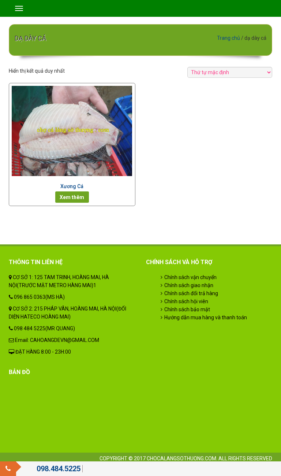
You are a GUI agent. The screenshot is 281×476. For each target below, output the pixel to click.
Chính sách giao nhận (188, 285)
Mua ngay (72, 197)
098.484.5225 (58, 468)
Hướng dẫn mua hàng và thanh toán (205, 317)
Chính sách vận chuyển (190, 277)
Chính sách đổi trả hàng (191, 293)
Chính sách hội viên (186, 301)
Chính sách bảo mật (187, 309)
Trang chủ (228, 38)
